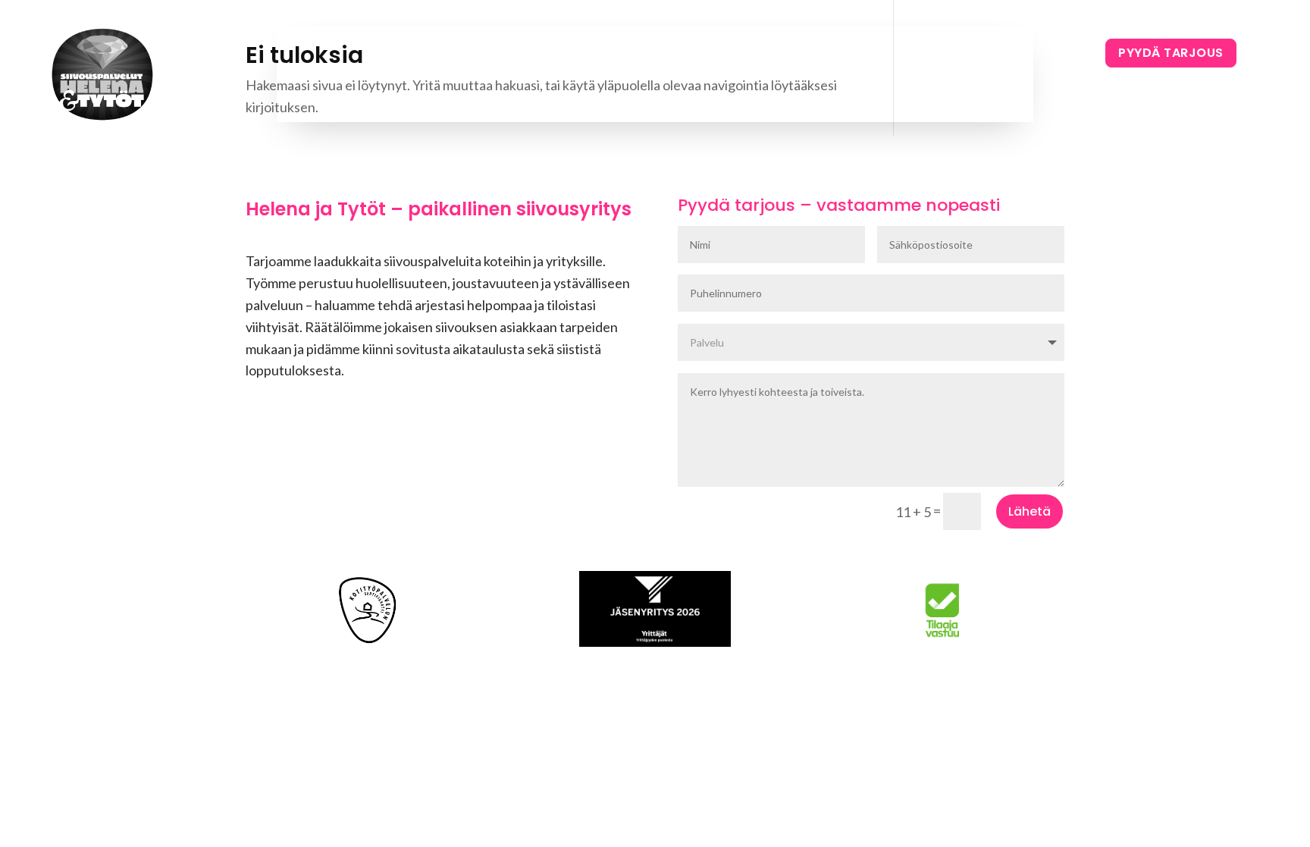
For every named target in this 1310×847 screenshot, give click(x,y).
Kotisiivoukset (541, 59)
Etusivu (457, 59)
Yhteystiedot (834, 59)
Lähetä (1029, 511)
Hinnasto (747, 59)
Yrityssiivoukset (651, 59)
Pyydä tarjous (1171, 52)
